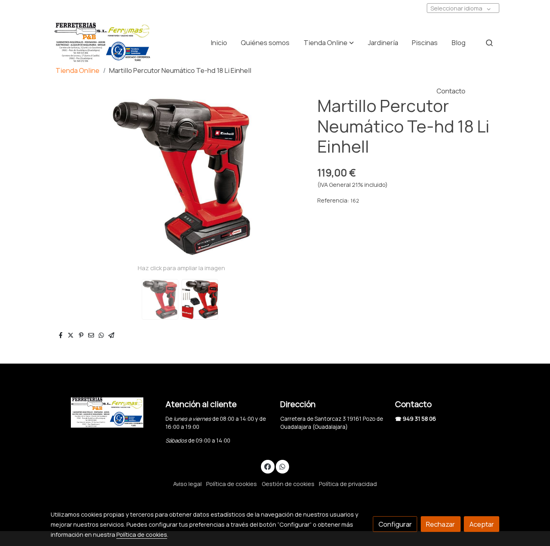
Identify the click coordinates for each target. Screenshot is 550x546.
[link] (102, 43)
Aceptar (481, 524)
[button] (329, 43)
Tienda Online (77, 70)
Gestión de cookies (288, 484)
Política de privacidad (348, 484)
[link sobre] (103, 412)
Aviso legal (187, 484)
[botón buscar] (489, 43)
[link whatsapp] (282, 466)
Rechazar (440, 524)
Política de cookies (231, 484)
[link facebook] (268, 466)
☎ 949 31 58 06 (415, 418)
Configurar (395, 524)
